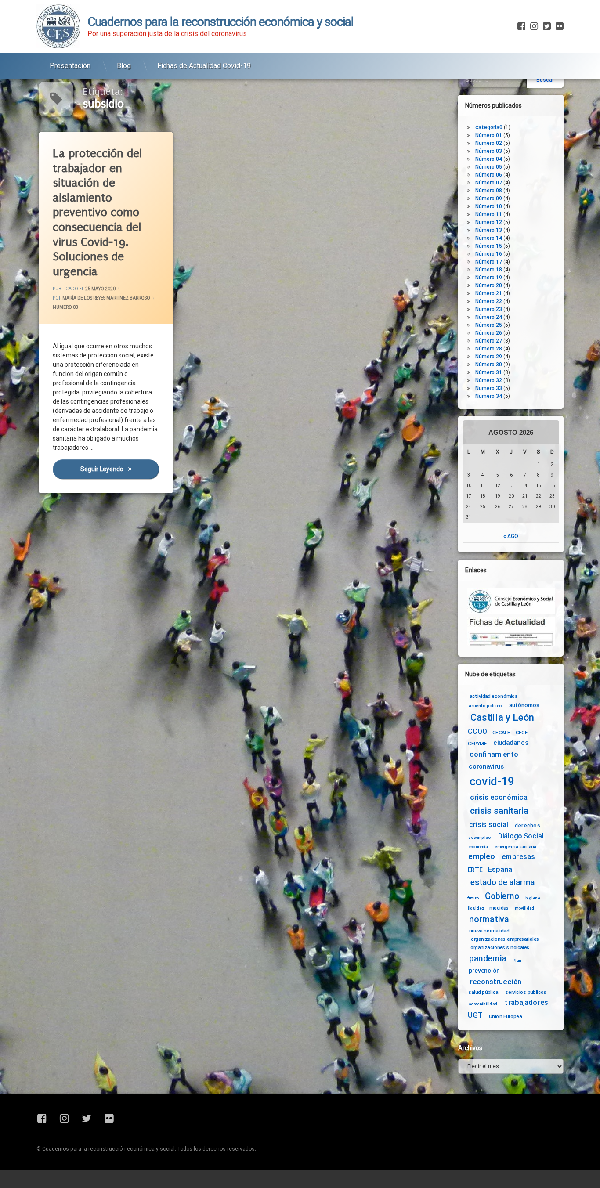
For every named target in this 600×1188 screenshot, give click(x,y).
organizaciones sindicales (500, 947)
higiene (532, 898)
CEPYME (477, 743)
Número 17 (488, 262)
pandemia (488, 958)
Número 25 (488, 325)
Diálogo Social (521, 836)
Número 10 (488, 206)
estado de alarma (502, 882)
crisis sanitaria (499, 811)
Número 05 (488, 167)
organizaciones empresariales (505, 939)
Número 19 (488, 277)
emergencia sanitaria (515, 846)
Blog (124, 65)
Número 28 (488, 349)
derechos (527, 825)
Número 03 (65, 307)
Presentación (70, 65)
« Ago (510, 536)
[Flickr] (559, 26)
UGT (475, 1015)
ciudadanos (510, 743)
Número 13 (488, 230)
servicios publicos (526, 992)
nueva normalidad (489, 931)
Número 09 (488, 198)
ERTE (475, 870)
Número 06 (488, 175)
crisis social (488, 824)
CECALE (501, 732)
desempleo (479, 837)
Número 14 (488, 238)
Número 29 (488, 357)
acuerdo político (485, 705)
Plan (517, 960)
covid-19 (492, 781)
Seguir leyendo (119, 469)
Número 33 (488, 388)
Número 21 (488, 293)
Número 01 (488, 135)
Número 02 (488, 143)
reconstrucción (496, 981)
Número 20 (488, 285)
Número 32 (488, 380)
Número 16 (488, 254)
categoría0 (488, 127)
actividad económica (493, 696)
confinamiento (494, 754)
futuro (473, 898)
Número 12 (488, 222)
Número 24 (488, 317)
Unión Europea (505, 1016)
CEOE (522, 732)
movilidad (525, 907)
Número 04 (488, 159)
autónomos (524, 705)
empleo (481, 856)
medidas (499, 908)
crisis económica (499, 797)
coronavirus (486, 766)
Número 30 (488, 364)
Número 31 (488, 372)
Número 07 (488, 183)
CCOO (477, 731)
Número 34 (488, 396)
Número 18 (488, 270)
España (500, 869)
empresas (518, 856)
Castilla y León (502, 717)
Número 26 (488, 333)
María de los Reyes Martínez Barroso (106, 298)
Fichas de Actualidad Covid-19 (204, 65)
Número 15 (488, 246)
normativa (489, 919)
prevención (484, 970)
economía (478, 846)
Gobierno (502, 897)
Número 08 (488, 191)
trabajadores (526, 1002)
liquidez (476, 907)
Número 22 (488, 301)
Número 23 (488, 309)
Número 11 (488, 214)
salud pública (484, 992)
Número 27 (488, 341)
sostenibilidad (483, 1004)
